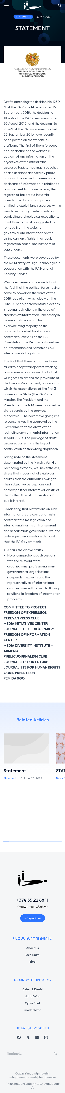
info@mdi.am (33, 918)
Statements (11, 778)
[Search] (55, 1053)
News (59, 778)
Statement (15, 770)
